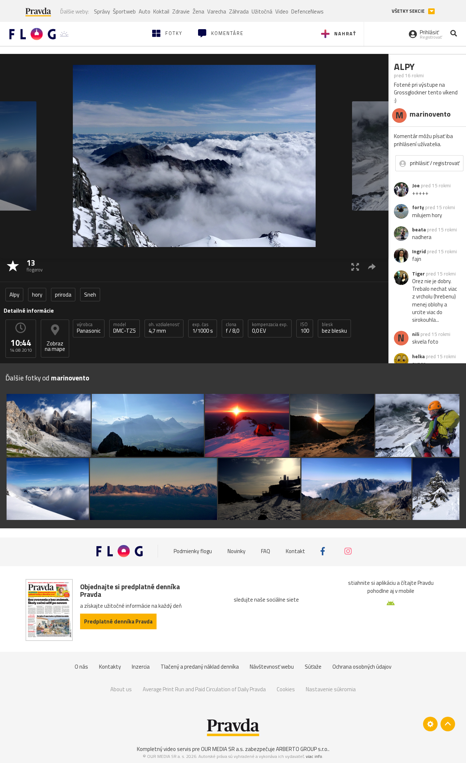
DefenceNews (307, 11)
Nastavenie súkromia (331, 689)
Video (281, 11)
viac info (314, 756)
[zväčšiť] (355, 266)
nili (415, 334)
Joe (416, 185)
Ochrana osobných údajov (361, 666)
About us (121, 689)
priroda (63, 294)
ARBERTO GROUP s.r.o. (302, 749)
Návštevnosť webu (272, 666)
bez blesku (334, 328)
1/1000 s (202, 328)
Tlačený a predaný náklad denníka (200, 666)
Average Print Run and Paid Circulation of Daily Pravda (204, 689)
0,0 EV (270, 328)
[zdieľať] (372, 266)
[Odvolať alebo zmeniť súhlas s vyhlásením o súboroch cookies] (430, 724)
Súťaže (313, 666)
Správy (102, 11)
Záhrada (239, 11)
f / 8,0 (232, 328)
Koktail (161, 11)
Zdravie (181, 11)
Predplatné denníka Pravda (118, 621)
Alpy (14, 294)
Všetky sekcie (409, 11)
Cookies (286, 689)
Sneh (90, 294)
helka (418, 356)
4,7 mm (164, 328)
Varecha (216, 11)
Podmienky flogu (193, 551)
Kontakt (295, 551)
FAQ (265, 551)
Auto (144, 11)
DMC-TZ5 (124, 328)
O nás (81, 666)
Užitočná (262, 11)
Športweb (124, 11)
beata (419, 229)
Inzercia (141, 666)
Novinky (236, 551)
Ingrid (419, 251)
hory (37, 294)
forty (418, 207)
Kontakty (110, 666)
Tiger (418, 273)
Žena (198, 11)
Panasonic (88, 328)
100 (304, 328)
